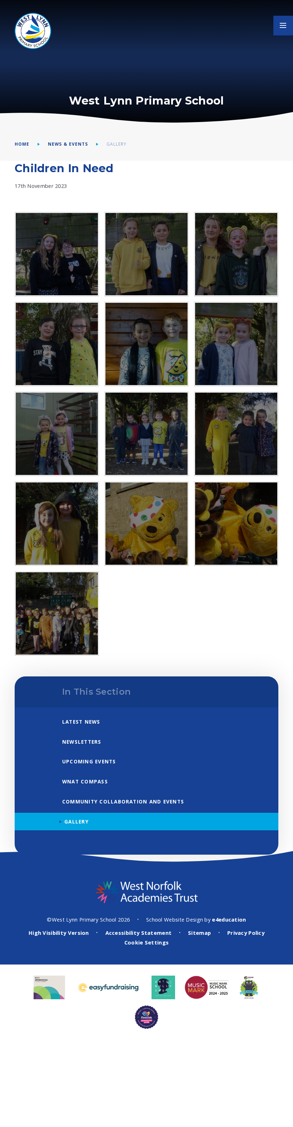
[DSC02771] (57, 344)
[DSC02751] (236, 434)
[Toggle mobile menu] (283, 25)
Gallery (116, 144)
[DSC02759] (57, 434)
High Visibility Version (59, 932)
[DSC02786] (146, 523)
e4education (229, 919)
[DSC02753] (146, 434)
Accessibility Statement (138, 932)
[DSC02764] (146, 344)
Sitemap (199, 932)
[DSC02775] (236, 254)
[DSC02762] (236, 344)
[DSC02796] (57, 613)
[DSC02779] (57, 254)
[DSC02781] (57, 523)
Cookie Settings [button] (146, 942)
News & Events (68, 144)
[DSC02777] (146, 254)
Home (22, 144)
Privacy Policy (245, 932)
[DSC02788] (236, 523)
